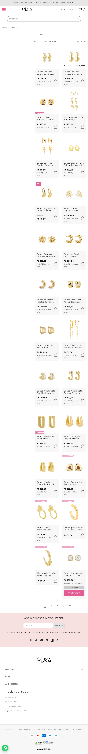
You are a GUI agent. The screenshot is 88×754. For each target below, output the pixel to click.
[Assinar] (59, 625)
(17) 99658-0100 (11, 697)
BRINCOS (14, 27)
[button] (3, 9)
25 (70, 606)
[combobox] (44, 19)
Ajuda (44, 677)
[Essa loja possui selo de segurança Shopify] (38, 743)
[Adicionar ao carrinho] (55, 81)
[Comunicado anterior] (4, 2)
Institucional (44, 669)
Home (4, 27)
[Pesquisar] (78, 18)
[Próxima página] (76, 605)
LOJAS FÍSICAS (66, 9)
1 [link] (45, 606)
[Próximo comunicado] (83, 2)
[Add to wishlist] (55, 48)
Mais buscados (44, 684)
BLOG (74, 9)
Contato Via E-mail (13, 706)
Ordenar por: (37, 41)
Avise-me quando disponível (74, 592)
